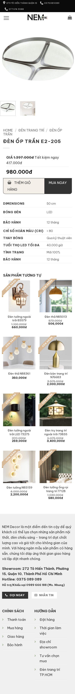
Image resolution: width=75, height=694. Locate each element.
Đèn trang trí (31, 130)
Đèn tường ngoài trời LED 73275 (19, 432)
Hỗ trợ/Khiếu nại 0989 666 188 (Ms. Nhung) (33, 585)
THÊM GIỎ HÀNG (19, 186)
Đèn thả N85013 (56, 317)
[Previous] (6, 60)
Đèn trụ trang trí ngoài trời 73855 (55, 432)
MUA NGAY (58, 183)
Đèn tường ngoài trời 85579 (19, 318)
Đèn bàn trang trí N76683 (56, 375)
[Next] (68, 60)
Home (8, 130)
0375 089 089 (29, 579)
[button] (6, 18)
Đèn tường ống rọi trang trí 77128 (55, 489)
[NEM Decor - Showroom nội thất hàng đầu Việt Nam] (37, 17)
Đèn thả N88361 (19, 373)
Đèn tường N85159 (19, 487)
